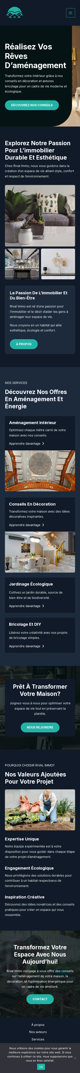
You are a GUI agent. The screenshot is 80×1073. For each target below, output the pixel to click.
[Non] (75, 1058)
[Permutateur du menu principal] (70, 12)
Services (38, 1039)
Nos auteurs (38, 1032)
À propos (38, 1025)
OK (41, 1066)
